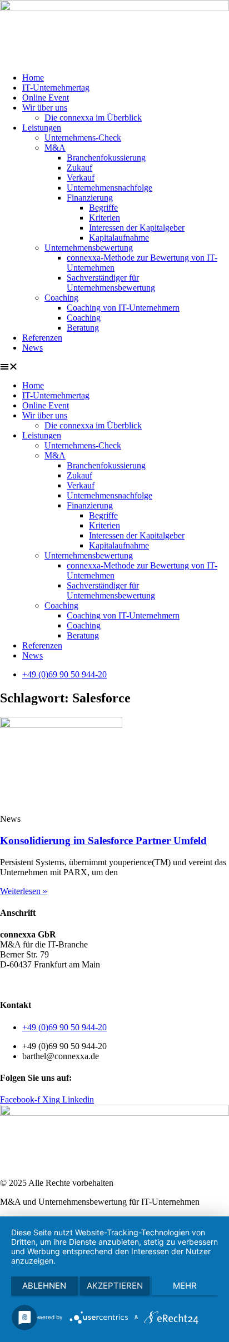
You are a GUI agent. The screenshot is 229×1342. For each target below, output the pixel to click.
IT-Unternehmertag (55, 87)
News (32, 347)
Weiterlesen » (23, 891)
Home (33, 77)
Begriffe (103, 207)
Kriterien (104, 217)
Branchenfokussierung (106, 157)
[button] (114, 367)
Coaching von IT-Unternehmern (123, 307)
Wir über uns (44, 107)
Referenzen (42, 337)
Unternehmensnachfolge (109, 187)
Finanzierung (90, 197)
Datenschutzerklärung (64, 983)
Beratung (83, 327)
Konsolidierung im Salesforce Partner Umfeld (103, 840)
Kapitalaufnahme (119, 237)
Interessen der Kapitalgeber (137, 227)
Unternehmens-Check (82, 137)
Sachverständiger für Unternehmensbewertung (111, 282)
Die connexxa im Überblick (93, 117)
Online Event (45, 97)
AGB (9, 983)
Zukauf (79, 167)
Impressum (127, 983)
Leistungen (41, 127)
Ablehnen (44, 1285)
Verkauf (80, 177)
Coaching (61, 297)
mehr (185, 1285)
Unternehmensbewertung (88, 247)
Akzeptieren (115, 1285)
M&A (55, 147)
